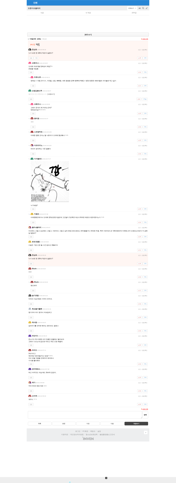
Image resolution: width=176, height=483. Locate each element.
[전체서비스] (146, 2)
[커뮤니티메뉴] (29, 2)
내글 (42, 13)
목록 (39, 423)
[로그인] (142, 2)
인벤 (35, 3)
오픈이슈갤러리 (34, 8)
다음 (112, 423)
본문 (63, 423)
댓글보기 (136, 423)
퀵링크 (92, 431)
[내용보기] (51, 94)
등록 (145, 415)
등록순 (39, 39)
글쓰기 (147, 8)
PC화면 (85, 431)
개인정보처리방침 (77, 434)
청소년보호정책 (91, 434)
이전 (88, 423)
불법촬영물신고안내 (107, 434)
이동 (36, 58)
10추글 (134, 13)
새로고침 (145, 39)
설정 (99, 431)
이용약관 (64, 434)
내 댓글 (88, 13)
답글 (31, 58)
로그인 (77, 431)
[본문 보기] (88, 34)
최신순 (44, 39)
